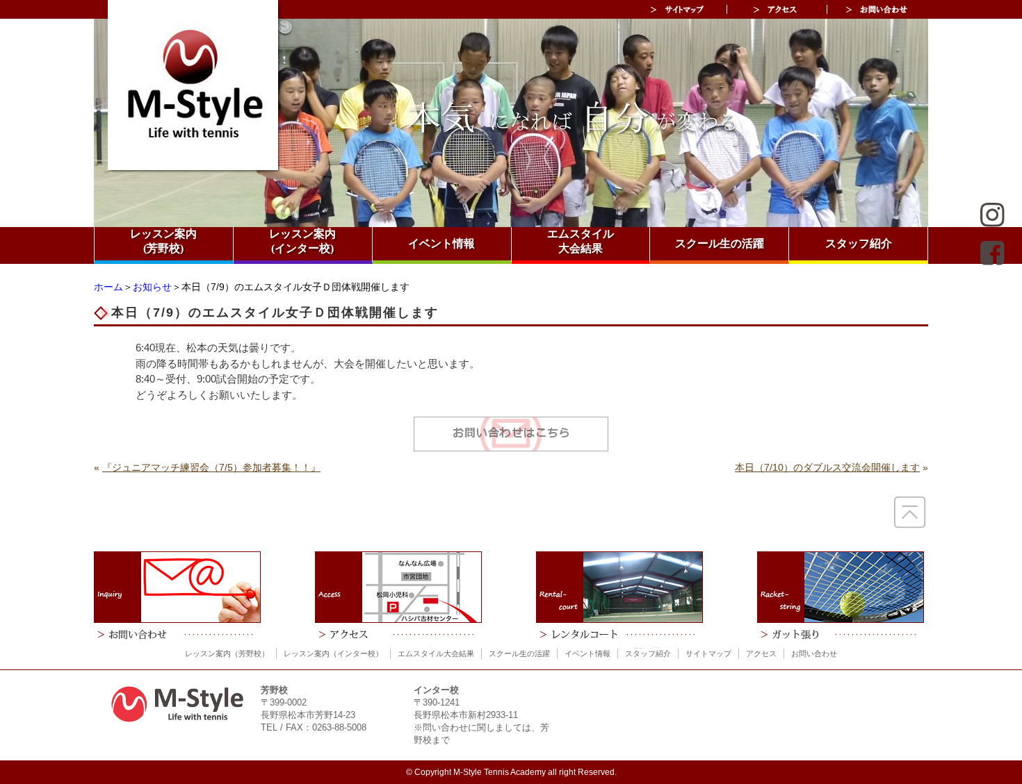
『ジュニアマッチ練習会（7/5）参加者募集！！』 (211, 467)
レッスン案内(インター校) (302, 241)
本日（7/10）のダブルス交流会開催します (827, 467)
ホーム (108, 286)
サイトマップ (708, 653)
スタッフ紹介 (858, 243)
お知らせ (152, 286)
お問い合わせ (814, 653)
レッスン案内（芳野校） (227, 653)
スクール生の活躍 (719, 243)
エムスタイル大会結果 (580, 241)
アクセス (761, 653)
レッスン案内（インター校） (333, 653)
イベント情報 (441, 243)
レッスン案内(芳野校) (163, 241)
